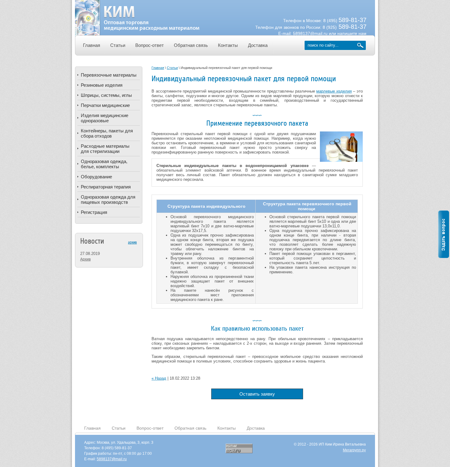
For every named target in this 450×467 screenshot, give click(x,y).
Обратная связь (190, 428)
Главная (92, 428)
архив (132, 242)
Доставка (256, 428)
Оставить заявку (257, 394)
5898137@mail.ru (310, 33)
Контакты (226, 428)
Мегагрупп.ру (354, 450)
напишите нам (351, 33)
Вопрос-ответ (150, 428)
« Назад (159, 378)
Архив (85, 259)
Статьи (119, 428)
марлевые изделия (334, 91)
